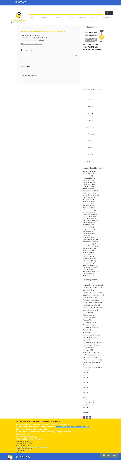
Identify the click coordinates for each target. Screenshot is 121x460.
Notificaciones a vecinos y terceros (31, 44)
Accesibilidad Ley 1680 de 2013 (25, 441)
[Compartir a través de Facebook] (21, 50)
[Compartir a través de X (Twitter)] (26, 50)
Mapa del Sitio (20, 452)
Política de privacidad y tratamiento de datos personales (32, 447)
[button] (82, 17)
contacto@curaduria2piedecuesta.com (72, 427)
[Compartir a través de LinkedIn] (31, 50)
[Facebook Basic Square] (90, 417)
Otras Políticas (20, 450)
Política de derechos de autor (24, 448)
